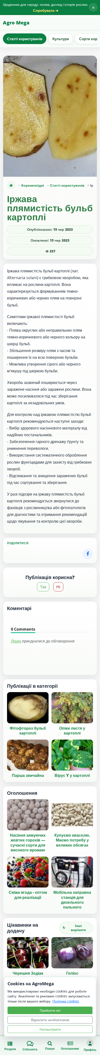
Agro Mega (16, 22)
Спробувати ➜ (45, 10)
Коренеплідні (32, 185)
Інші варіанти (74, 927)
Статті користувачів (24, 38)
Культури (60, 38)
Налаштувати (50, 1029)
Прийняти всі (50, 1010)
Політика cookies (65, 1001)
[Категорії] (11, 185)
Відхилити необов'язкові (50, 1019)
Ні (58, 586)
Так (43, 586)
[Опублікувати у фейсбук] (87, 554)
